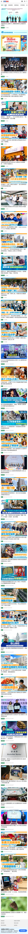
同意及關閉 (22, 930)
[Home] (6, 1)
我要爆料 (15, 925)
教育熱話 (16, 5)
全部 (5, 5)
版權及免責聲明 (17, 920)
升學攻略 (22, 5)
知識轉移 (2, 120)
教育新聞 (10, 5)
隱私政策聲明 (3, 925)
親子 (2, 98)
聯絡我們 (2, 920)
